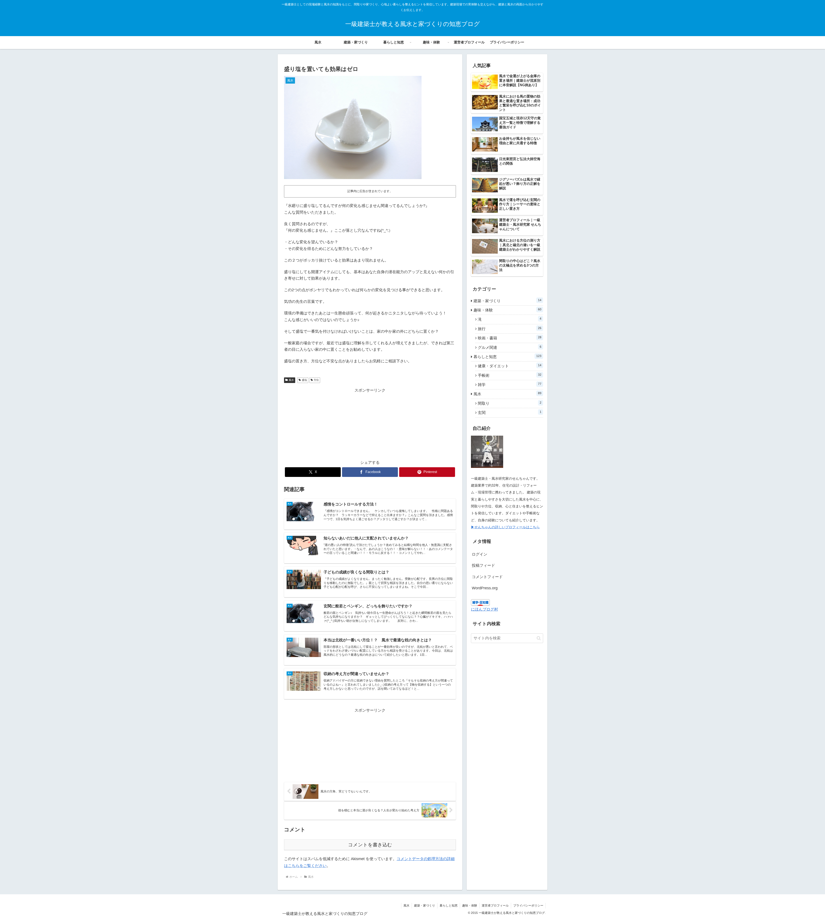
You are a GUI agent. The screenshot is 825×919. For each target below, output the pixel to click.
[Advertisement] (370, 424)
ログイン (479, 554)
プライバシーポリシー (528, 905)
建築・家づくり (424, 905)
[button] (538, 638)
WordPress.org (485, 588)
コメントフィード (487, 577)
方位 (316, 379)
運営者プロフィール (495, 905)
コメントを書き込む (370, 844)
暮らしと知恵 (449, 905)
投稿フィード (483, 565)
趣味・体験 (469, 905)
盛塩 (304, 379)
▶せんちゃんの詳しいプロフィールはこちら (505, 527)
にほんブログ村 (484, 609)
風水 (291, 379)
